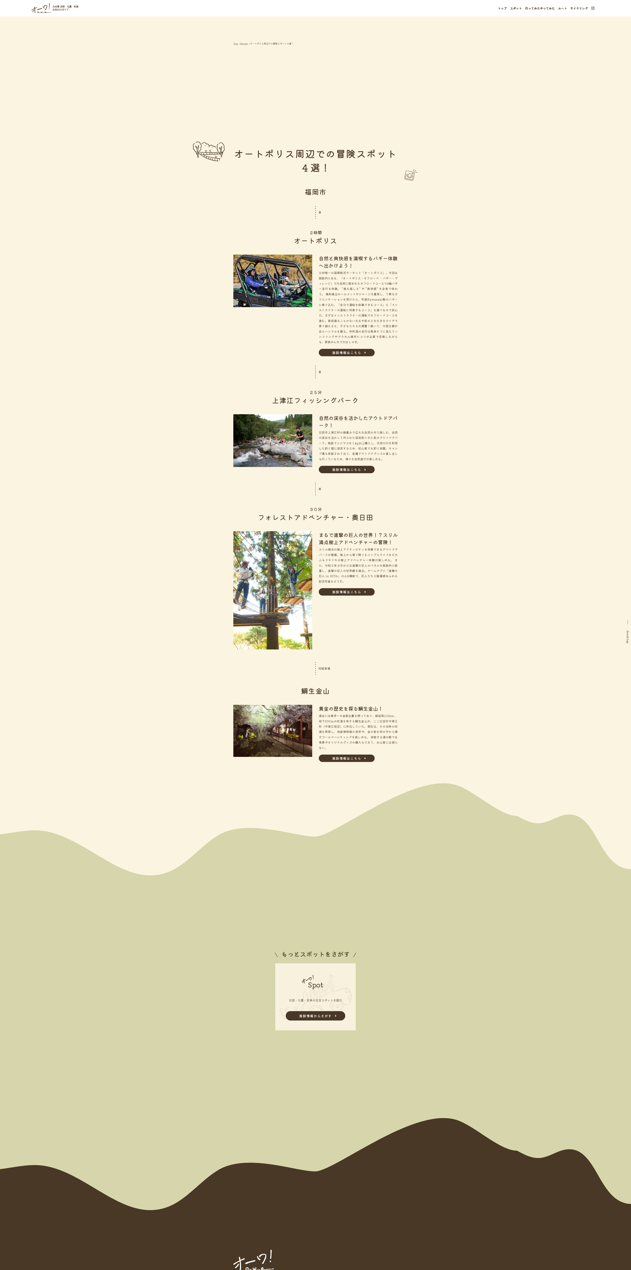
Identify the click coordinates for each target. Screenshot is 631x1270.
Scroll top (628, 637)
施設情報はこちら (346, 352)
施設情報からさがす (315, 1015)
